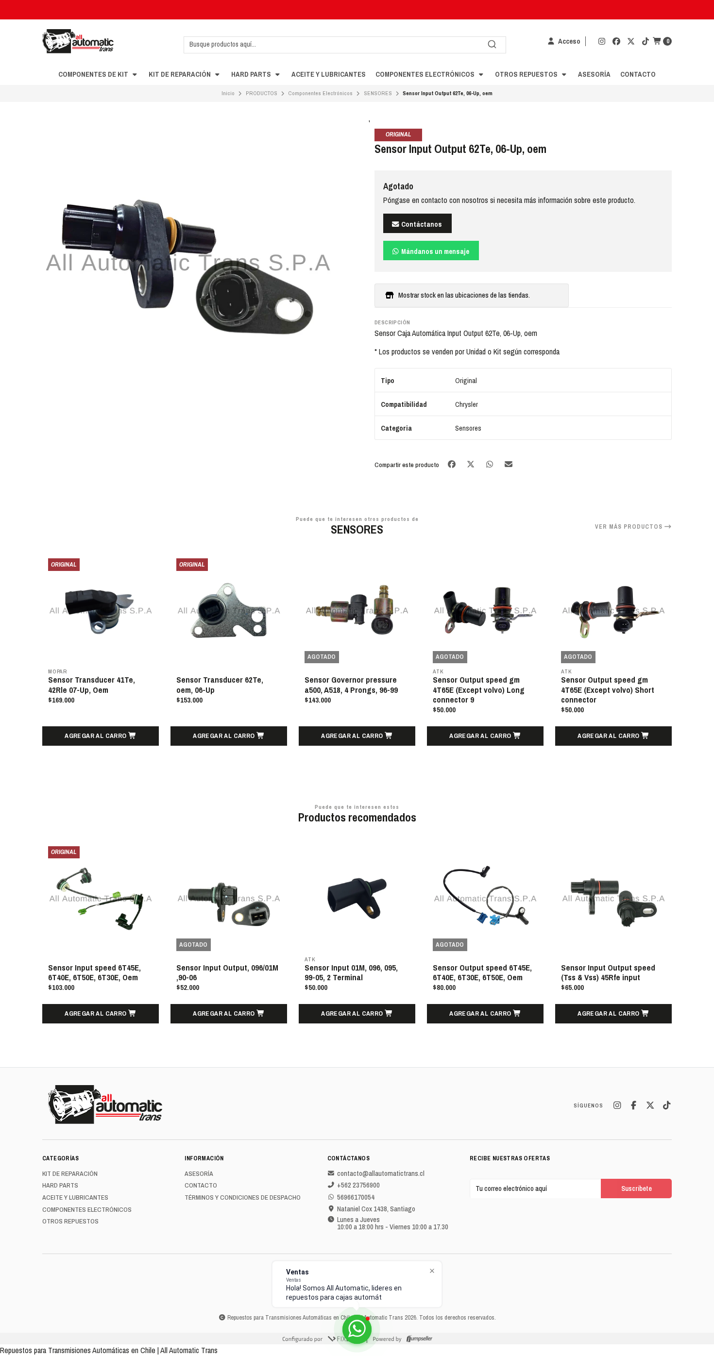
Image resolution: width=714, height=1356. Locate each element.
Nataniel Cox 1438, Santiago (376, 1208)
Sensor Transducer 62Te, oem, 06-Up (219, 684)
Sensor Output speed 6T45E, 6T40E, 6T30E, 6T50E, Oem (482, 972)
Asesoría (594, 74)
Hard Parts (251, 74)
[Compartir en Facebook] (452, 464)
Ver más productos (629, 527)
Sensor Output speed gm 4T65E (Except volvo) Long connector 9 (479, 689)
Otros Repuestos (527, 74)
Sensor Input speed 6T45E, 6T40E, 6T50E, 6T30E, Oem (94, 972)
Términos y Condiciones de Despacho (243, 1197)
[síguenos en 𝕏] (631, 41)
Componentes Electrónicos (425, 74)
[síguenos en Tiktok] (645, 41)
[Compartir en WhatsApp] (490, 464)
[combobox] (345, 44)
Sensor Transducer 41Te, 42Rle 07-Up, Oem (91, 684)
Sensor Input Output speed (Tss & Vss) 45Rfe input (608, 972)
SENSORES (378, 93)
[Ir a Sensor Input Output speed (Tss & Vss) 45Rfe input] (613, 898)
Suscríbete (636, 1188)
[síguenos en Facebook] (616, 41)
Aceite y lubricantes (328, 74)
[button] (100, 736)
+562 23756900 (358, 1185)
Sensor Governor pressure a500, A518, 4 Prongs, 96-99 (351, 684)
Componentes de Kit (94, 74)
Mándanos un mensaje (434, 251)
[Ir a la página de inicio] (78, 41)
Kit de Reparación (180, 74)
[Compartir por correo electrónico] (508, 464)
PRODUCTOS (261, 93)
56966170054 (355, 1197)
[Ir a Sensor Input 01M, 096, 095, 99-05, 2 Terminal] (357, 898)
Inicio (228, 93)
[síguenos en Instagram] (602, 41)
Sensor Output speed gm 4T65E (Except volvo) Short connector (607, 689)
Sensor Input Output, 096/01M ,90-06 (227, 972)
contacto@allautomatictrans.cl (381, 1173)
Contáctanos (421, 224)
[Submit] (492, 44)
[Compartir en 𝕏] (471, 464)
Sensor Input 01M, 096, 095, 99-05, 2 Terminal (351, 972)
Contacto (638, 74)
